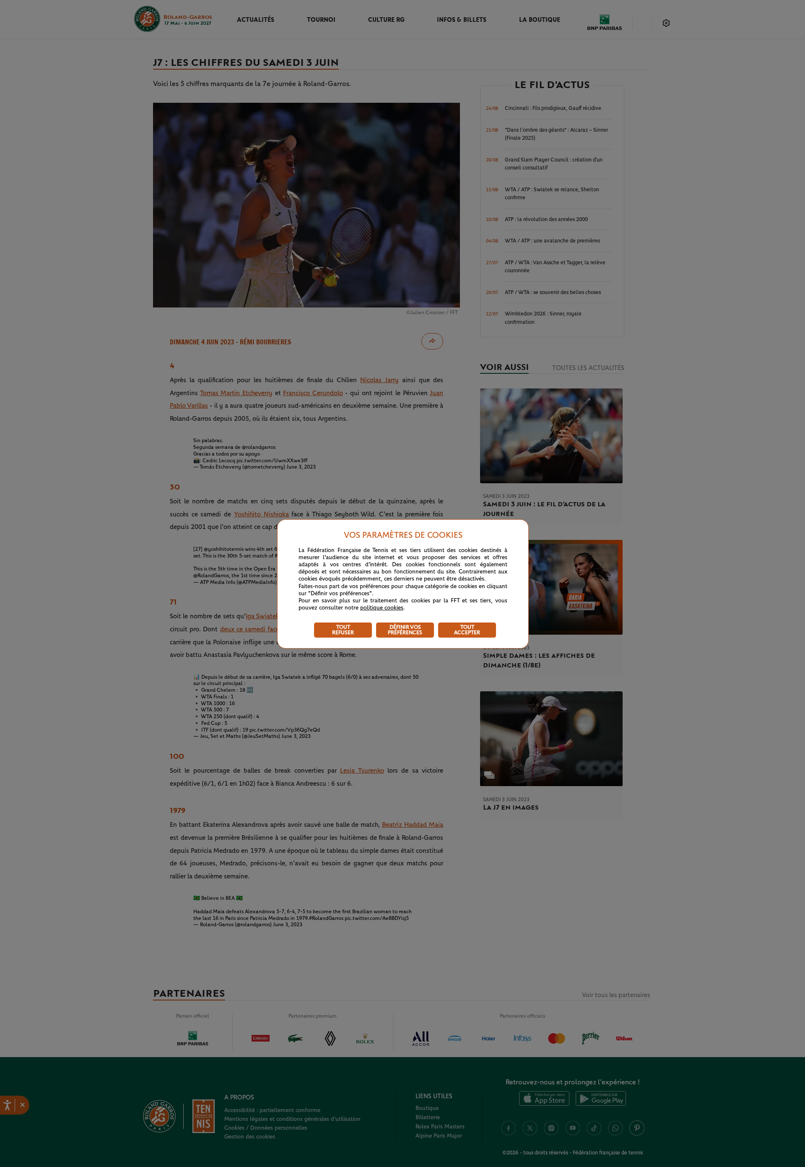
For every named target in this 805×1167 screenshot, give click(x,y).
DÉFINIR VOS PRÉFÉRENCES (405, 630)
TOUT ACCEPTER (467, 630)
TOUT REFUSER (343, 630)
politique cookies (381, 608)
